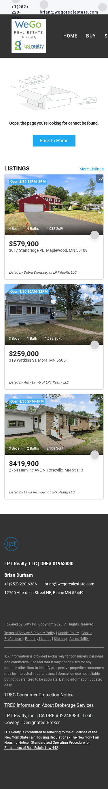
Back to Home (54, 140)
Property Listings (38, 639)
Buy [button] (91, 36)
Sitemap (60, 639)
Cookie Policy (68, 633)
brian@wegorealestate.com (69, 584)
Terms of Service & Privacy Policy (29, 633)
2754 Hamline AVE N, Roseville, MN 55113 (46, 470)
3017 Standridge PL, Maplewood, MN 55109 (48, 250)
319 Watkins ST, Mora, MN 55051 (38, 360)
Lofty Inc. (30, 624)
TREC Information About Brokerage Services (49, 705)
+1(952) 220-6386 (20, 584)
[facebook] (102, 7)
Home (70, 36)
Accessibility (79, 639)
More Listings (91, 169)
